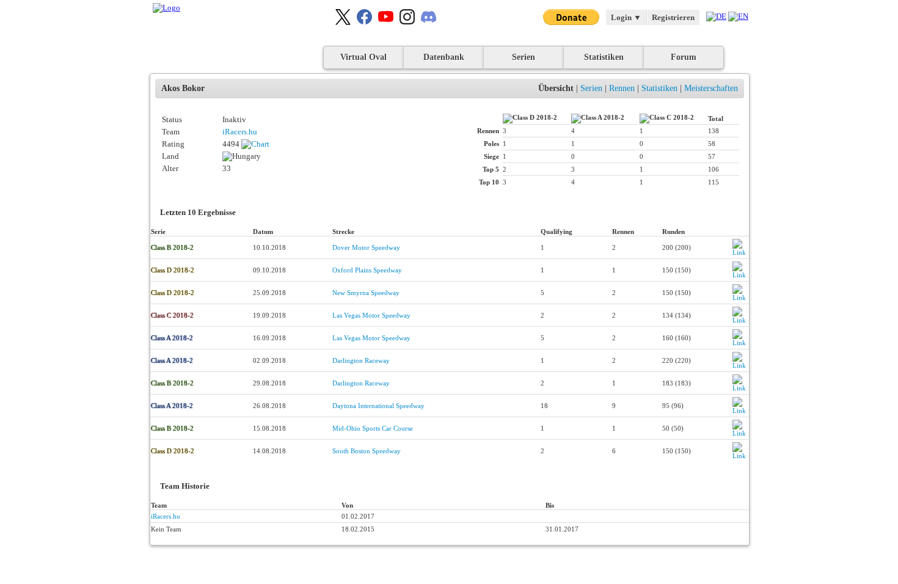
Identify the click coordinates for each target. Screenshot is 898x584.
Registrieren (673, 17)
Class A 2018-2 (172, 337)
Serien (523, 57)
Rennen (622, 88)
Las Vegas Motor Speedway (371, 315)
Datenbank (443, 57)
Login (626, 17)
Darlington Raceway (361, 360)
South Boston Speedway (366, 450)
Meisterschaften (711, 88)
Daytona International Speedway (378, 405)
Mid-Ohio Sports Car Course (372, 428)
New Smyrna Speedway (366, 292)
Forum (683, 57)
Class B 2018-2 (172, 247)
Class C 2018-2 (172, 315)
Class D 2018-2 (172, 270)
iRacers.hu (239, 131)
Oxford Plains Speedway (367, 270)
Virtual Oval (363, 57)
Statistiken (604, 57)
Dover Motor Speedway (366, 247)
